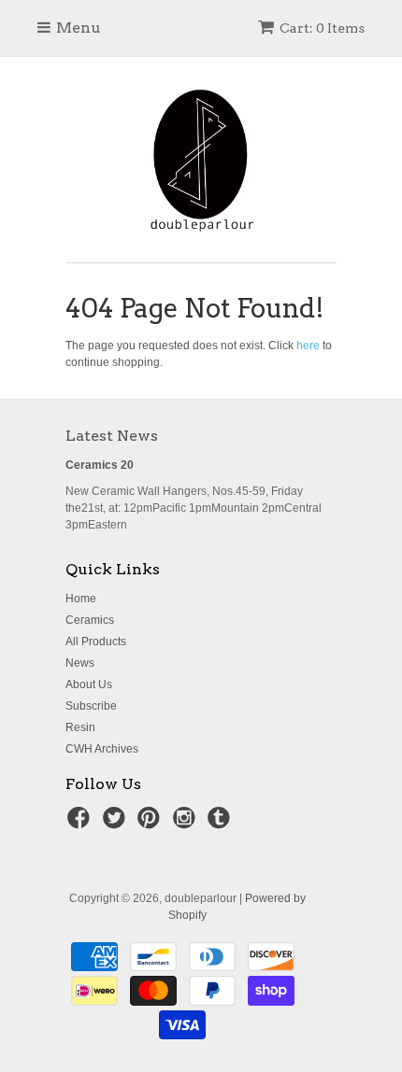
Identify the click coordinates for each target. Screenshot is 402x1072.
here (308, 345)
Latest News (111, 435)
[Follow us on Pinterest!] (151, 823)
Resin (80, 727)
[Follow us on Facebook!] (81, 823)
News (79, 663)
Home (80, 598)
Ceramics (89, 620)
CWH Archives (101, 748)
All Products (95, 641)
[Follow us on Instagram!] (187, 823)
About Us (88, 684)
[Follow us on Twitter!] (117, 823)
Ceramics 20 (99, 465)
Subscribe (91, 705)
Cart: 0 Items (322, 28)
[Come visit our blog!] (222, 823)
